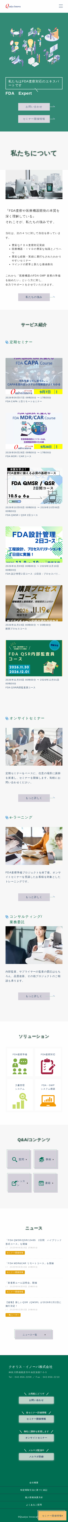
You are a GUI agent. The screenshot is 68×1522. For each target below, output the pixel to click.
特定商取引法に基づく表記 (34, 1490)
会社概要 (33, 1482)
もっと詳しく (34, 798)
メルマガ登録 (36, 1456)
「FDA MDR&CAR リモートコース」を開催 (30, 1263)
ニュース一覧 (30, 1334)
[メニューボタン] (61, 6)
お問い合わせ (34, 106)
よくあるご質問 (34, 1505)
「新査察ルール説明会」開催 (21, 1283)
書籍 (48, 1183)
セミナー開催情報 (34, 118)
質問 (21, 1159)
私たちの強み (34, 297)
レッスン (21, 1183)
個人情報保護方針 (34, 1497)
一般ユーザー (13, 1315)
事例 (48, 1159)
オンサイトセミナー (36, 1437)
